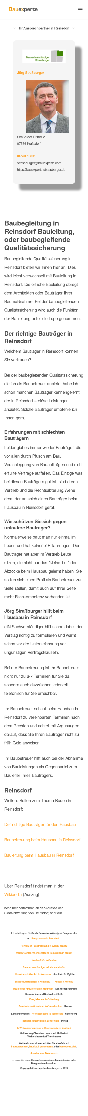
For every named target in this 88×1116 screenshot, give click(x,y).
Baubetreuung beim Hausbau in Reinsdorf (42, 839)
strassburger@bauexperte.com (39, 162)
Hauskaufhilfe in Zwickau (44, 960)
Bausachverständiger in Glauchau (32, 981)
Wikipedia (13, 894)
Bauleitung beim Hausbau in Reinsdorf (39, 855)
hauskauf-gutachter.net (41, 1046)
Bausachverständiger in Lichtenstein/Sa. (44, 967)
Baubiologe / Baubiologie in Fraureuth (33, 988)
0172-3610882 (26, 156)
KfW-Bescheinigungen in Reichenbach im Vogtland (44, 1028)
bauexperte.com (19, 1046)
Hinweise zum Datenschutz (44, 1053)
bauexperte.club (67, 1046)
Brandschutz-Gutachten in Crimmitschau (40, 1006)
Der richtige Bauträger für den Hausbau (40, 824)
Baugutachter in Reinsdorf (45, 938)
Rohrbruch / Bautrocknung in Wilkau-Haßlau (44, 945)
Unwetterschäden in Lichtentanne (33, 974)
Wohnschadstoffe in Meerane (47, 1013)
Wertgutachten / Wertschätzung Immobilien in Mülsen (44, 952)
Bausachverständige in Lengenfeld (40, 1020)
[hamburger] (80, 9)
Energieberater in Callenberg (44, 999)
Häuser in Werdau (64, 981)
